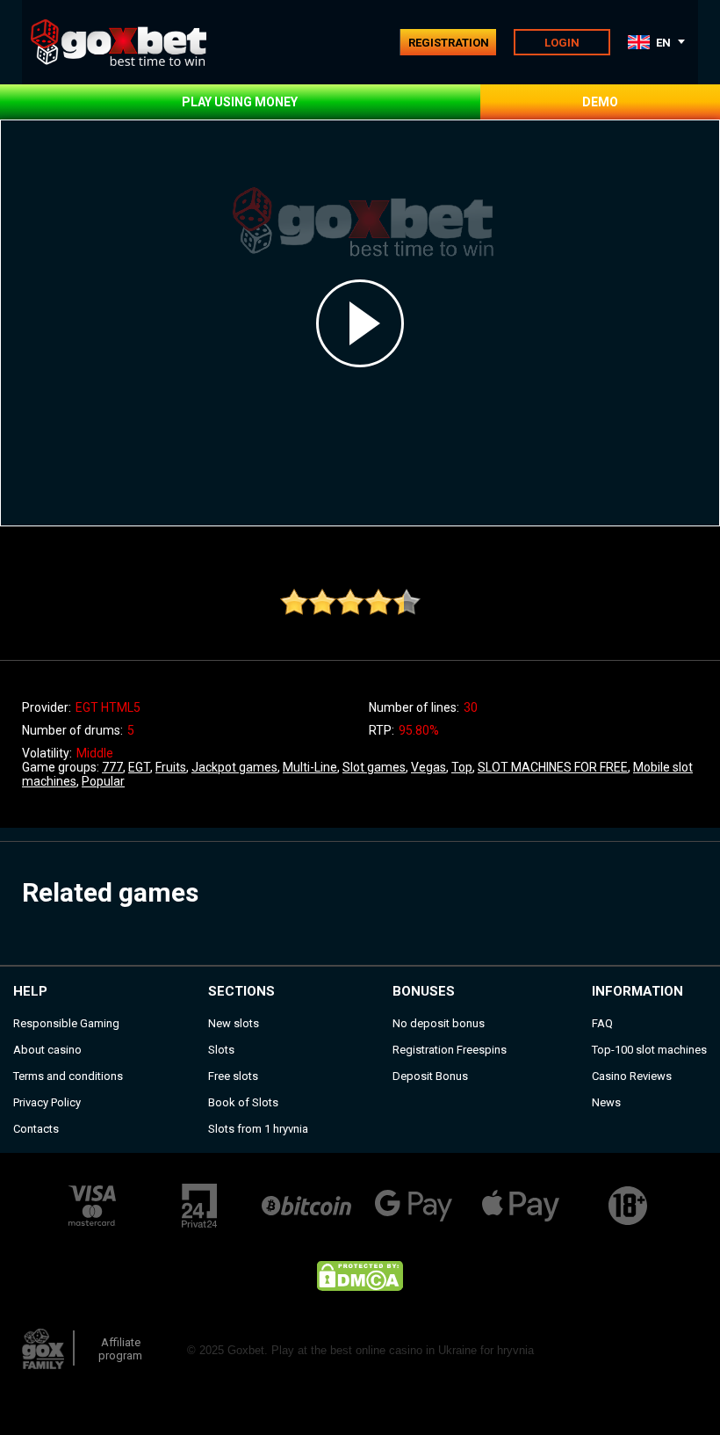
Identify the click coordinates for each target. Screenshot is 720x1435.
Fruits (170, 767)
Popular (103, 781)
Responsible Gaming (66, 1023)
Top (461, 767)
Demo (600, 102)
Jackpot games (234, 767)
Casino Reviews (632, 1076)
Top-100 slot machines (649, 1049)
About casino (47, 1049)
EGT (139, 767)
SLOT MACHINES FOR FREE (553, 767)
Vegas (428, 767)
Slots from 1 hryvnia (258, 1128)
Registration (448, 42)
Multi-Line (310, 767)
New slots (233, 1023)
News (606, 1102)
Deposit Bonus (430, 1076)
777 (112, 767)
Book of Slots (243, 1102)
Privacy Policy (47, 1102)
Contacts (36, 1128)
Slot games (374, 767)
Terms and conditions (68, 1076)
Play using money (240, 102)
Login (562, 42)
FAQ (602, 1023)
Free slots (233, 1076)
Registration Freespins (449, 1049)
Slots (221, 1049)
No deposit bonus (438, 1023)
